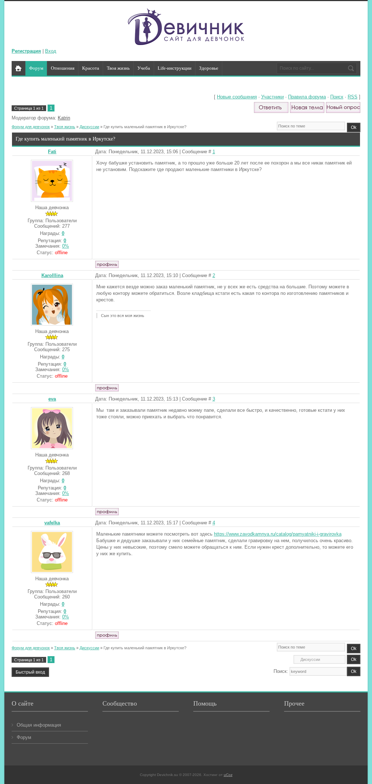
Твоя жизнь (64, 127)
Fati (52, 151)
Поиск (336, 96)
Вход (50, 51)
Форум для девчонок (31, 127)
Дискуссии (89, 127)
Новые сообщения (237, 96)
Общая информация (39, 725)
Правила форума (307, 96)
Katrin (64, 118)
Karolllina (52, 275)
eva (52, 399)
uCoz (228, 775)
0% (65, 246)
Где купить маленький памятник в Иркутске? (145, 127)
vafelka (52, 522)
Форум (24, 737)
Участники (272, 96)
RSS (352, 96)
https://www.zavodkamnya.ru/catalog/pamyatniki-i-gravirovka (277, 534)
